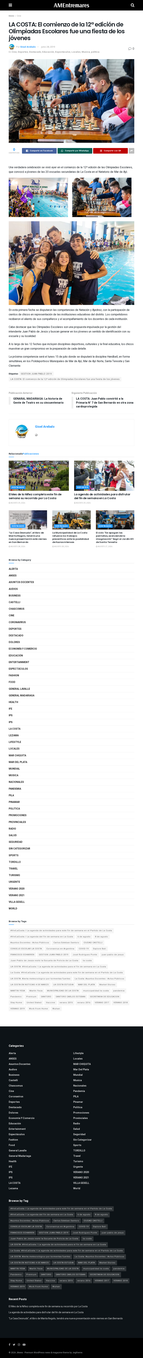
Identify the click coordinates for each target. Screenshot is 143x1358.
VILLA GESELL (17, 902)
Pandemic (16, 996)
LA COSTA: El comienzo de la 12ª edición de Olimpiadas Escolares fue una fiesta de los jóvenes (65, 379)
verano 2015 (66, 1002)
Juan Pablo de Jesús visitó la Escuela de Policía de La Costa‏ (44, 960)
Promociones (18, 815)
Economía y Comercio (23, 649)
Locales (76, 52)
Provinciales (17, 822)
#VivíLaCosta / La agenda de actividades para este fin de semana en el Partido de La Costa (61, 930)
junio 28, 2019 (48, 46)
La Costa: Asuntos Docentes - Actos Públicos (99, 978)
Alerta (13, 569)
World (13, 908)
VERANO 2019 (17, 1008)
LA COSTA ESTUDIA (63, 984)
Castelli (14, 602)
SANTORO (46, 996)
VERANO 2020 (16, 889)
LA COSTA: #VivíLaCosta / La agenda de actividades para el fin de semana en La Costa (58, 966)
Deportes (23, 52)
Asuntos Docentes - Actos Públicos (29, 942)
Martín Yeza (36, 990)
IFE (10, 709)
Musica (86, 52)
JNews (19, 1352)
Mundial (14, 769)
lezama (14, 735)
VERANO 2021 (16, 895)
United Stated (34, 1002)
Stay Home (16, 1002)
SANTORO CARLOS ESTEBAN (70, 996)
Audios (13, 589)
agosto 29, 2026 (17, 503)
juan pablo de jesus (113, 954)
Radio (12, 829)
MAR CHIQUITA (17, 755)
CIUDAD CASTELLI (93, 942)
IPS (11, 715)
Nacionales (16, 782)
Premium (31, 996)
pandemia (119, 990)
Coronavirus (17, 622)
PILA (11, 795)
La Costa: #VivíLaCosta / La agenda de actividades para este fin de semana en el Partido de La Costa (66, 972)
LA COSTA (14, 729)
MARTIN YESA (17, 990)
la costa (87, 960)
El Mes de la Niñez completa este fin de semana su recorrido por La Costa (35, 496)
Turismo (14, 875)
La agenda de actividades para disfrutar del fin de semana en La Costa (102, 496)
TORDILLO (15, 862)
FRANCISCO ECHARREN (22, 954)
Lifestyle (15, 742)
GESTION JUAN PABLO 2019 (36, 373)
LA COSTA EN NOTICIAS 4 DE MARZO (29, 984)
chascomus (16, 609)
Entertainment (19, 662)
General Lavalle (19, 689)
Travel (13, 869)
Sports (13, 855)
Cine (19, 15)
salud (13, 835)
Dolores (14, 642)
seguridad (15, 842)
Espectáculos (62, 52)
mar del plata (18, 762)
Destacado (35, 52)
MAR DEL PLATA (86, 984)
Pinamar (14, 802)
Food (12, 682)
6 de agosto (84, 936)
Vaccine (50, 1002)
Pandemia (15, 789)
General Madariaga (21, 695)
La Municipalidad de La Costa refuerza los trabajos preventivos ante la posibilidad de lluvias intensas (70, 537)
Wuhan (56, 1008)
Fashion (14, 675)
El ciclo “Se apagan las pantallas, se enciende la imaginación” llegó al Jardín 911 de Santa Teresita (115, 537)
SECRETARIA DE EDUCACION (104, 996)
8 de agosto (101, 936)
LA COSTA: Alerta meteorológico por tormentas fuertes (40, 978)
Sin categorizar (19, 848)
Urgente (14, 882)
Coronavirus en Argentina (60, 948)
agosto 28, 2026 (17, 546)
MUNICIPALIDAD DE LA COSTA (63, 990)
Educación (48, 52)
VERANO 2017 (102, 1002)
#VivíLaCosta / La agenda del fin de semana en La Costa (41, 936)
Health (13, 702)
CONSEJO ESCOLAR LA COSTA (26, 948)
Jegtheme (77, 1352)
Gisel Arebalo (28, 46)
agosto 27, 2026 (104, 546)
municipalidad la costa (96, 990)
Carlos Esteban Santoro (66, 942)
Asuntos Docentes (21, 582)
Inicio (11, 15)
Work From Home (38, 1008)
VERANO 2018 (121, 1002)
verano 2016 (83, 1002)
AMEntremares (71, 5)
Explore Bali (99, 948)
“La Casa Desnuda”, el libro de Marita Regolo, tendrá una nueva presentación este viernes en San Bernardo (28, 537)
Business (15, 595)
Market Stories (107, 984)
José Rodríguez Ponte (85, 954)
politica (95, 52)
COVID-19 (84, 948)
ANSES (13, 575)
